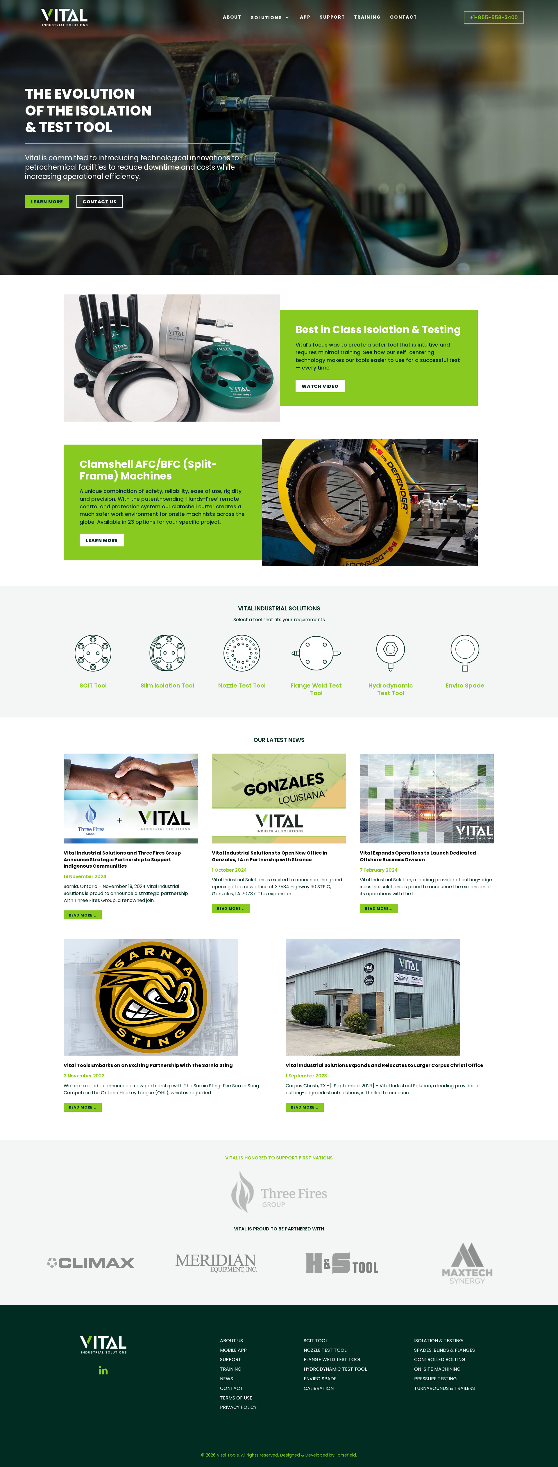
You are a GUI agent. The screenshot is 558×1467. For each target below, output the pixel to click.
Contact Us (99, 201)
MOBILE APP (233, 1350)
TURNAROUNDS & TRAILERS (444, 1388)
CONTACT (231, 1388)
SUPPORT (230, 1359)
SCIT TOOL (316, 1340)
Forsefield (346, 1455)
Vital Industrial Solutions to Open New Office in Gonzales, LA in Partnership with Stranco (269, 856)
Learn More (47, 201)
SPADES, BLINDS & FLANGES (444, 1350)
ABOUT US (231, 1340)
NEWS (226, 1378)
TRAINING (231, 1369)
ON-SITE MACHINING (437, 1369)
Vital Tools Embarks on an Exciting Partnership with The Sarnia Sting (148, 1065)
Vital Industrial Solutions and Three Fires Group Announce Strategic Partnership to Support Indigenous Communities (122, 859)
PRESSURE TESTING (435, 1378)
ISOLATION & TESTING (438, 1340)
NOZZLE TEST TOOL (325, 1350)
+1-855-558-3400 (494, 17)
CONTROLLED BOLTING (439, 1359)
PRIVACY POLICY (238, 1407)
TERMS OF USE (236, 1398)
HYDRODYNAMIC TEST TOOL (335, 1369)
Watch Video (320, 386)
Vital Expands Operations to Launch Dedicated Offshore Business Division (418, 856)
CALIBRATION (319, 1388)
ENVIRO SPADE (320, 1378)
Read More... (82, 915)
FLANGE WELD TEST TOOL (332, 1359)
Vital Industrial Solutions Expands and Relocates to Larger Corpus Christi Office (384, 1065)
